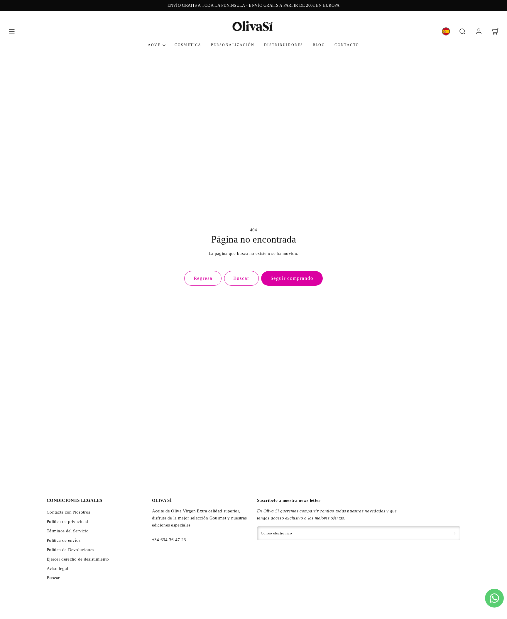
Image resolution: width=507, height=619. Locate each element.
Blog (319, 45)
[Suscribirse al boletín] (454, 533)
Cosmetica (188, 45)
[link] (446, 31)
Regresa (203, 278)
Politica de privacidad (67, 521)
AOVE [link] (154, 45)
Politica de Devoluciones (70, 549)
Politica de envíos (63, 540)
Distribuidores (283, 45)
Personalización (233, 45)
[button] (12, 31)
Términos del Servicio (68, 531)
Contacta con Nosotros (68, 512)
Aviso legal (57, 568)
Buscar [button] (241, 278)
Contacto (346, 45)
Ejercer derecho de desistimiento (78, 559)
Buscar (53, 578)
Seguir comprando (292, 278)
